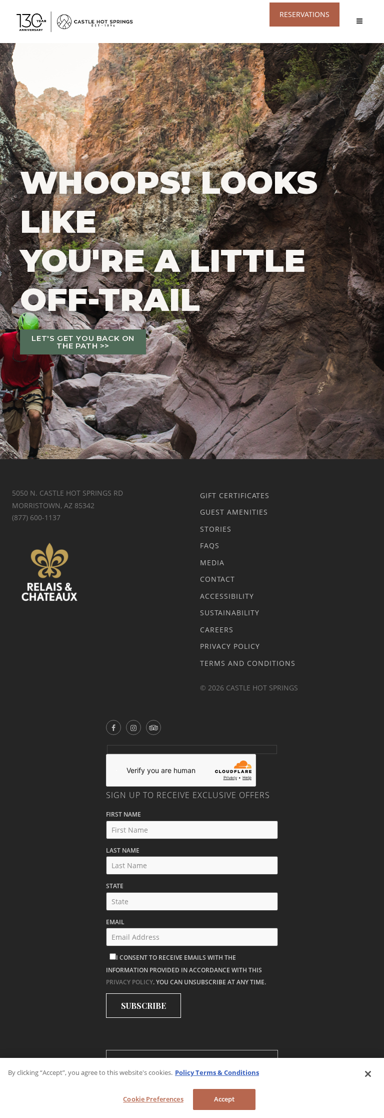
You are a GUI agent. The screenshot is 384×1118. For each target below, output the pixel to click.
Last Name (123, 850)
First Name (123, 814)
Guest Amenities (234, 512)
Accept (224, 1098)
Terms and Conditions (248, 663)
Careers (217, 629)
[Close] (368, 1074)
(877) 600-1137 (36, 517)
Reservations (305, 14)
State (115, 886)
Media (212, 562)
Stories (216, 529)
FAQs (210, 545)
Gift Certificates (235, 495)
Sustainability (230, 612)
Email (115, 922)
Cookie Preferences (153, 1098)
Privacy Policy (230, 646)
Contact (217, 579)
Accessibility (227, 596)
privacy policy (129, 982)
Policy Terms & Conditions (217, 1072)
